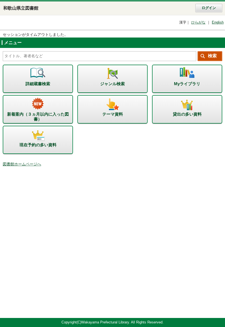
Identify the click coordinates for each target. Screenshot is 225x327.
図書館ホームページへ (22, 164)
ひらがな (198, 22)
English (218, 22)
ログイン (209, 8)
